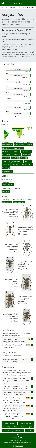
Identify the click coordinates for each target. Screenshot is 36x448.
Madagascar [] (7, 171)
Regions (30, 427)
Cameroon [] (6, 151)
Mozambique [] (17, 161)
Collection (18, 430)
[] (8, 185)
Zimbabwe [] (15, 164)
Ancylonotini (18, 107)
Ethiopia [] (26, 154)
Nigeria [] (5, 148)
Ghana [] (29, 144)
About (29, 430)
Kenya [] (24, 158)
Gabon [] (16, 151)
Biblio (22, 427)
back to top (6, 427)
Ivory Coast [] (19, 144)
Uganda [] (15, 158)
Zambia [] (5, 164)
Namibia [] (6, 168)
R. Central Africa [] (17, 148)
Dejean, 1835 (14, 359)
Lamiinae (18, 101)
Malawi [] (27, 161)
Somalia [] (6, 158)
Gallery (7, 430)
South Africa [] (27, 164)
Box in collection (19, 202)
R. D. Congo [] (7, 154)
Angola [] (17, 154)
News (15, 427)
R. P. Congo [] (26, 151)
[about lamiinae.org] (4, 3)
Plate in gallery (7, 202)
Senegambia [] (7, 144)
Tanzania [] (6, 161)
